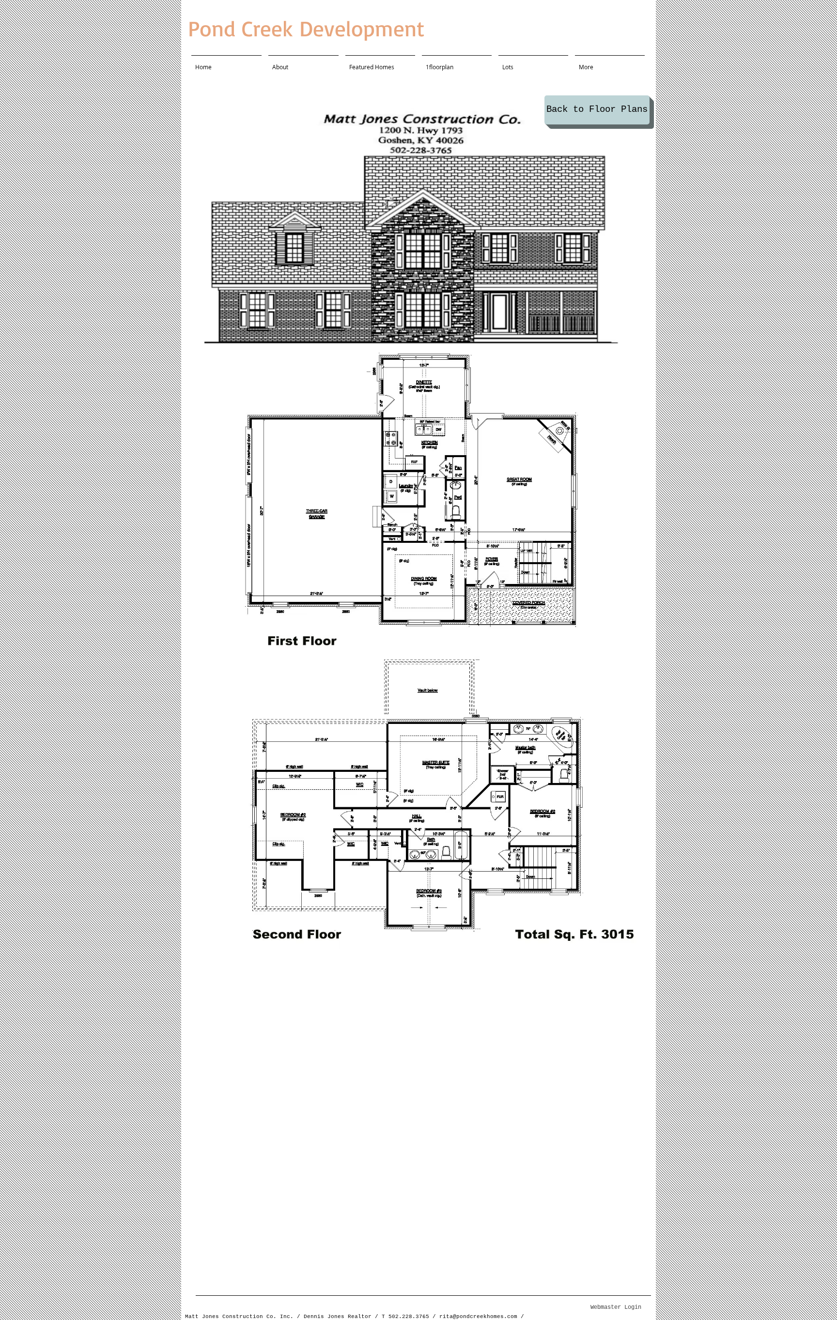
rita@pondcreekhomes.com (478, 1317)
